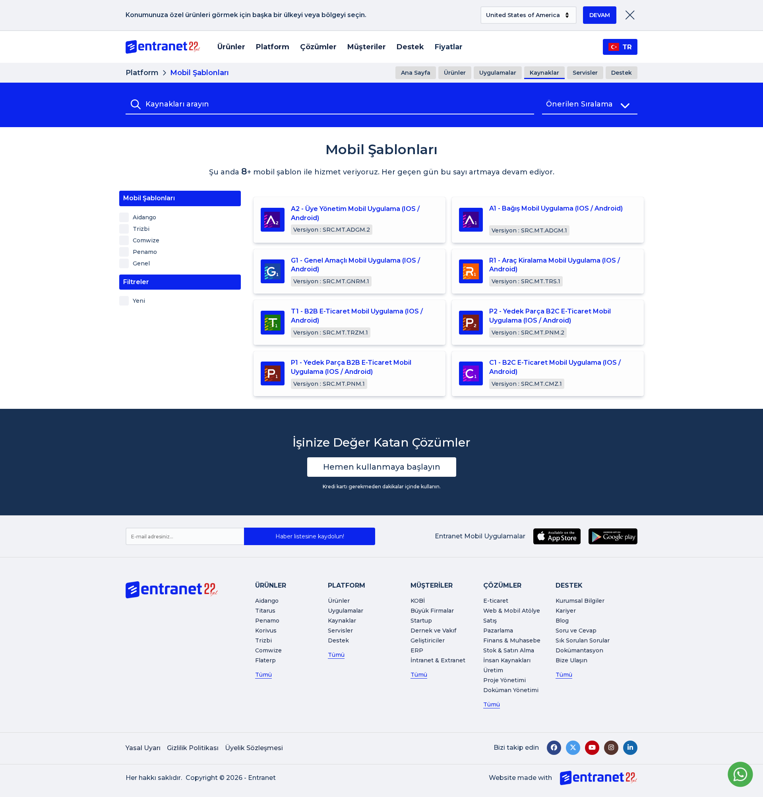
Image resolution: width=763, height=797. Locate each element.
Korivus (266, 630)
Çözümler (318, 47)
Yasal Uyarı (143, 748)
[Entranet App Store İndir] (557, 536)
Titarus (265, 610)
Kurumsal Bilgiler (580, 600)
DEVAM (599, 15)
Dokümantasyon (579, 650)
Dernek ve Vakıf (433, 630)
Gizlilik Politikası (193, 748)
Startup (421, 620)
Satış (490, 620)
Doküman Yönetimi (510, 690)
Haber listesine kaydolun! (309, 536)
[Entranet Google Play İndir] (613, 536)
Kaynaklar (544, 72)
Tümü (263, 674)
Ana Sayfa (415, 72)
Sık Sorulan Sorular (583, 640)
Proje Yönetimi (504, 680)
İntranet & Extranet (438, 660)
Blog (562, 620)
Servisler (585, 72)
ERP (417, 650)
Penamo (267, 620)
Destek (410, 47)
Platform (272, 47)
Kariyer (566, 610)
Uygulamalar (497, 72)
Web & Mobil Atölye (511, 610)
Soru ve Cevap (576, 630)
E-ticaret (495, 600)
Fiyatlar (449, 47)
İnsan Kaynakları (507, 660)
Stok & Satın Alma (508, 650)
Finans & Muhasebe (511, 640)
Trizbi (263, 640)
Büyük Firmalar (432, 610)
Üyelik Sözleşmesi (254, 748)
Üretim (493, 670)
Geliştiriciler (428, 640)
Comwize (268, 650)
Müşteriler (366, 47)
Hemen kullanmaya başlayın (381, 467)
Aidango (267, 600)
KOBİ (418, 600)
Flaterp (265, 660)
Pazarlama (498, 630)
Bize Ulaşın (571, 660)
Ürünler (231, 47)
